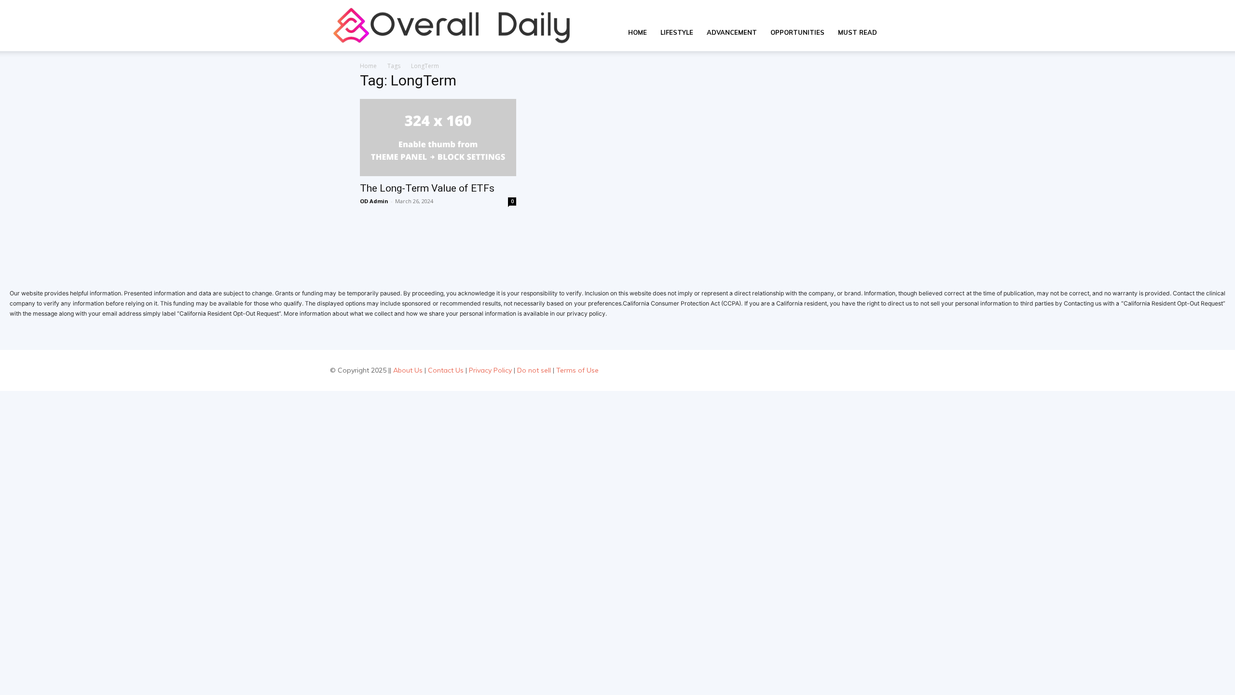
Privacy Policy (490, 370)
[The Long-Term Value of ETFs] (438, 137)
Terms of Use (577, 370)
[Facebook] (853, 370)
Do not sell (534, 370)
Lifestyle (676, 32)
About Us (408, 370)
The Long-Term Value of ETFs (427, 188)
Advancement (732, 32)
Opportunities (797, 32)
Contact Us (446, 370)
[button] (895, 33)
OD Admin (374, 201)
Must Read (857, 32)
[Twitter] (874, 370)
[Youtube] (896, 370)
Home (637, 32)
